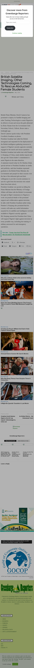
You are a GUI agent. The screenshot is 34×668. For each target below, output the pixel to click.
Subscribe (10, 28)
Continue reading (17, 33)
